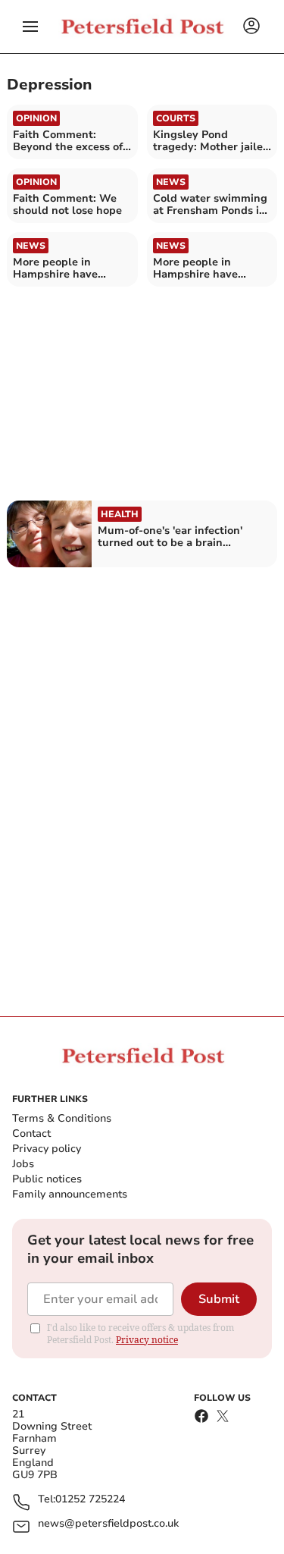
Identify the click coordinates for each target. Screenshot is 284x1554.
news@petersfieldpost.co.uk (108, 1524)
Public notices (47, 1179)
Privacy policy (46, 1148)
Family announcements (69, 1194)
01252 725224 (90, 1499)
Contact (31, 1133)
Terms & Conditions (61, 1118)
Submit (218, 1299)
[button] (30, 26)
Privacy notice (147, 1339)
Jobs (23, 1164)
